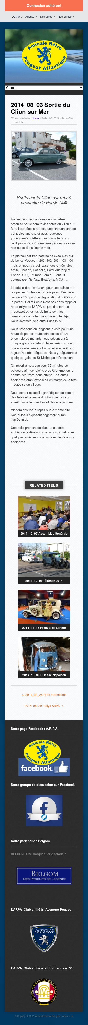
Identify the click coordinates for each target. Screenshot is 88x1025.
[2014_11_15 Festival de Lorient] (44, 607)
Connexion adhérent (44, 5)
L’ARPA (16, 16)
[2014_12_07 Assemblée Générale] (44, 513)
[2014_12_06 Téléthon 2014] (44, 560)
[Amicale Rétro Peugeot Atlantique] (44, 71)
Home (35, 118)
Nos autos (46, 16)
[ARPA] (44, 810)
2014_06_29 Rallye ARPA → (44, 705)
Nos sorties (65, 16)
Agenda (29, 16)
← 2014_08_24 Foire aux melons (44, 694)
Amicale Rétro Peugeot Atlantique (54, 1016)
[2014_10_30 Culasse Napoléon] (44, 654)
